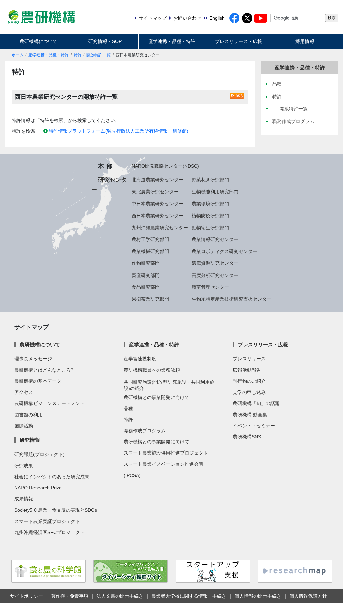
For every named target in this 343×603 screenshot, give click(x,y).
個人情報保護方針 (308, 596)
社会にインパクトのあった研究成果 (51, 476)
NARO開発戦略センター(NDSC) (165, 166)
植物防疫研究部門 (210, 215)
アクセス (23, 392)
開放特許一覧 (98, 55)
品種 (128, 408)
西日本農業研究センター (157, 215)
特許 (78, 55)
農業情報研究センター (215, 239)
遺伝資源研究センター (215, 263)
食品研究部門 (146, 287)
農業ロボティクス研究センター (224, 251)
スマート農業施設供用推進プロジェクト (166, 453)
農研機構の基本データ (37, 381)
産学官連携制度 (140, 358)
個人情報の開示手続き (257, 596)
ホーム (18, 55)
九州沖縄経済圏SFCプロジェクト (49, 532)
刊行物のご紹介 (249, 381)
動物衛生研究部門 (210, 227)
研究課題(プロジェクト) (39, 454)
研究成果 (23, 465)
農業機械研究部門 (150, 251)
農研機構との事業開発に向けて (156, 397)
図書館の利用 (28, 414)
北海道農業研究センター (157, 179)
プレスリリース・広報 (238, 41)
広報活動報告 (247, 370)
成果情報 (23, 498)
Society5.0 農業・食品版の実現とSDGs (55, 510)
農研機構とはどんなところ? (43, 370)
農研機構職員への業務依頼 (152, 370)
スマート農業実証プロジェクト (47, 521)
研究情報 (30, 440)
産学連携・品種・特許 (171, 41)
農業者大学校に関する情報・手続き (188, 596)
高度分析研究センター (215, 275)
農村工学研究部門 (150, 239)
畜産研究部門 (146, 275)
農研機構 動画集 (250, 414)
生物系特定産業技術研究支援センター (231, 299)
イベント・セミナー (254, 425)
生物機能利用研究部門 (215, 191)
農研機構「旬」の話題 (256, 403)
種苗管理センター (210, 287)
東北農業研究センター (155, 191)
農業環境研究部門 (210, 203)
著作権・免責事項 (69, 596)
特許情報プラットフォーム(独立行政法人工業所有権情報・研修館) (118, 131)
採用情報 (304, 41)
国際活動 (23, 425)
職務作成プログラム (145, 430)
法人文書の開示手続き (119, 596)
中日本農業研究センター (157, 203)
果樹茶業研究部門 (150, 299)
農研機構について (38, 41)
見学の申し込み (249, 392)
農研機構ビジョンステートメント (49, 403)
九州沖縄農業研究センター (160, 227)
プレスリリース (249, 358)
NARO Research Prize (38, 487)
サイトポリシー (26, 596)
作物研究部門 (146, 263)
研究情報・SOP (105, 41)
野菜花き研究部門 (210, 179)
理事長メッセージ (33, 358)
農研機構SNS (247, 436)
